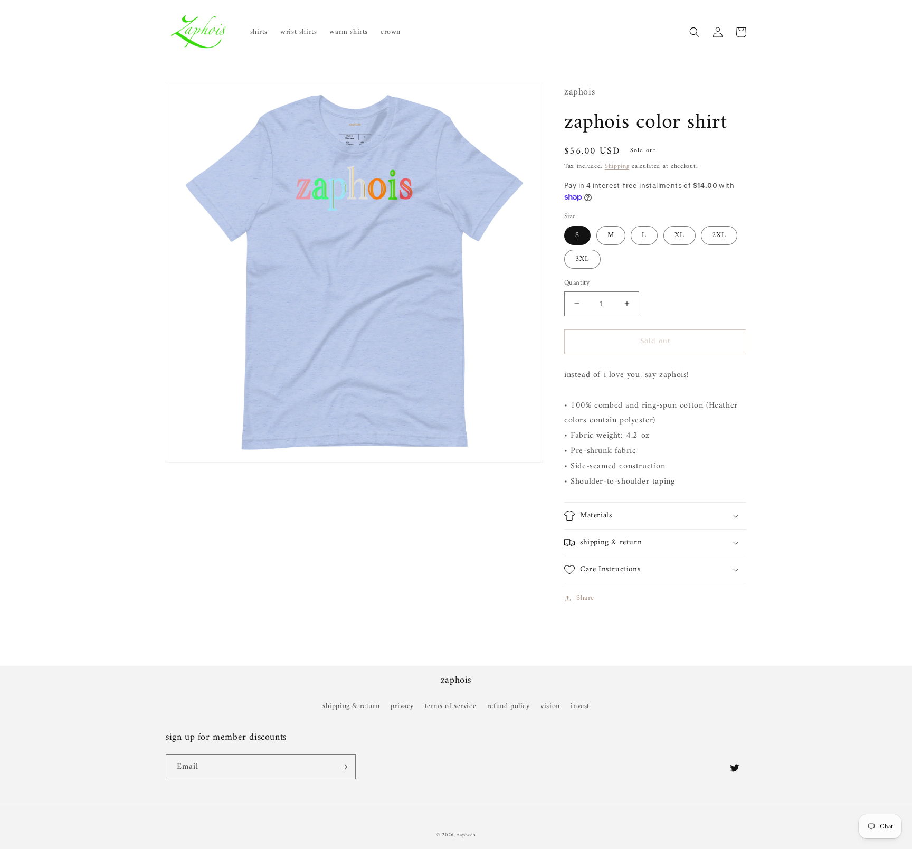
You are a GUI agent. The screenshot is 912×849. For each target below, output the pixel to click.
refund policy (508, 706)
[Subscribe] (343, 766)
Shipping (617, 166)
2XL (719, 235)
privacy (402, 706)
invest (580, 706)
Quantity (577, 283)
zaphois (466, 835)
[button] (694, 32)
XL (679, 235)
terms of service (451, 706)
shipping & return (350, 706)
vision (550, 706)
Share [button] (585, 598)
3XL (582, 259)
